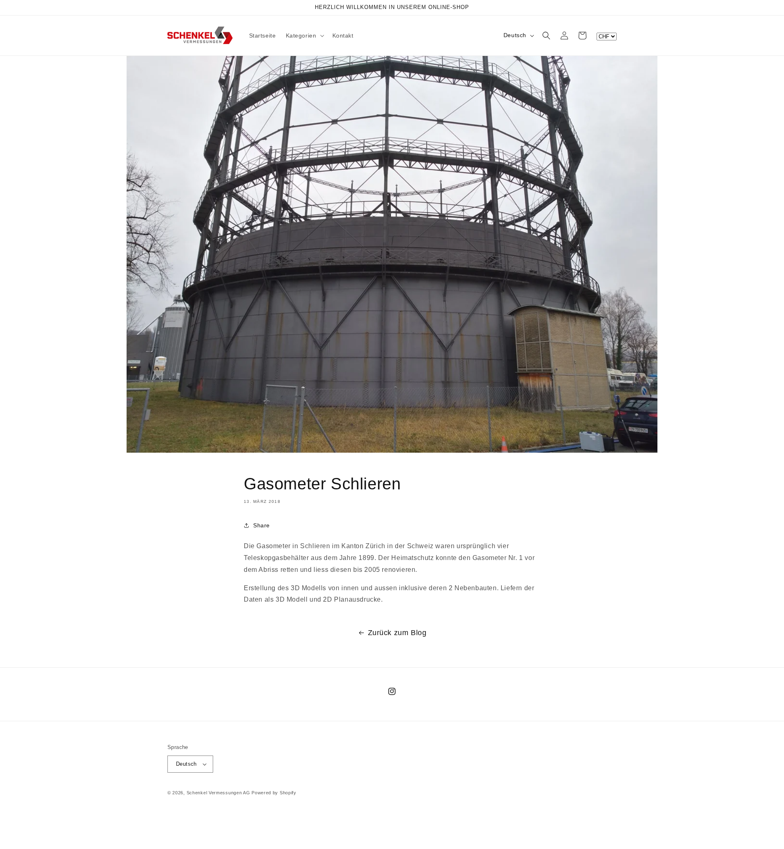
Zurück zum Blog (397, 633)
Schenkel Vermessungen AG (218, 792)
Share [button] (261, 525)
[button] (304, 35)
